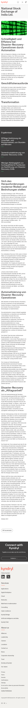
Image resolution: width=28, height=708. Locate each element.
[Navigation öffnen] (26, 2)
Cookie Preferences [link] (6, 690)
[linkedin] (3, 576)
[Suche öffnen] (22, 2)
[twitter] (8, 576)
